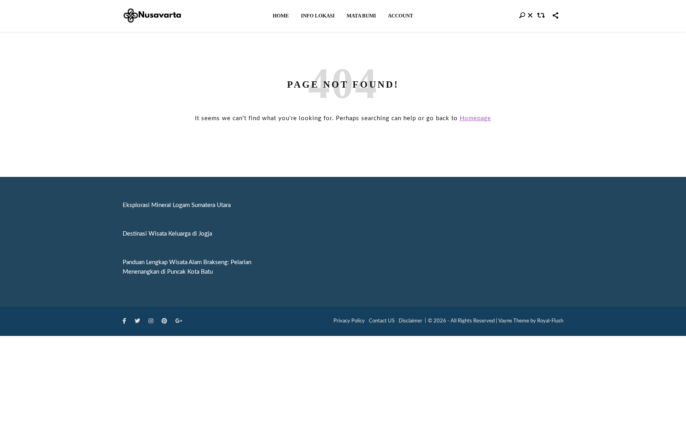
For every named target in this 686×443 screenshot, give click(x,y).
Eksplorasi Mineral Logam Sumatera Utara (177, 205)
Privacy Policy (349, 321)
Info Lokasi (318, 16)
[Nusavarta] (152, 15)
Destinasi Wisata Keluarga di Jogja (167, 234)
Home (281, 16)
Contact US (382, 321)
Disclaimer (410, 321)
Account (400, 16)
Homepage (475, 118)
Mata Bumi (361, 16)
